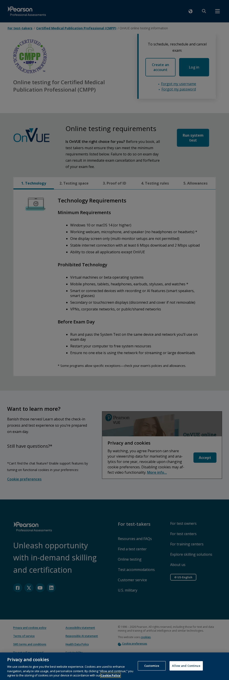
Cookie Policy (110, 675)
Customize (151, 666)
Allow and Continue (186, 666)
